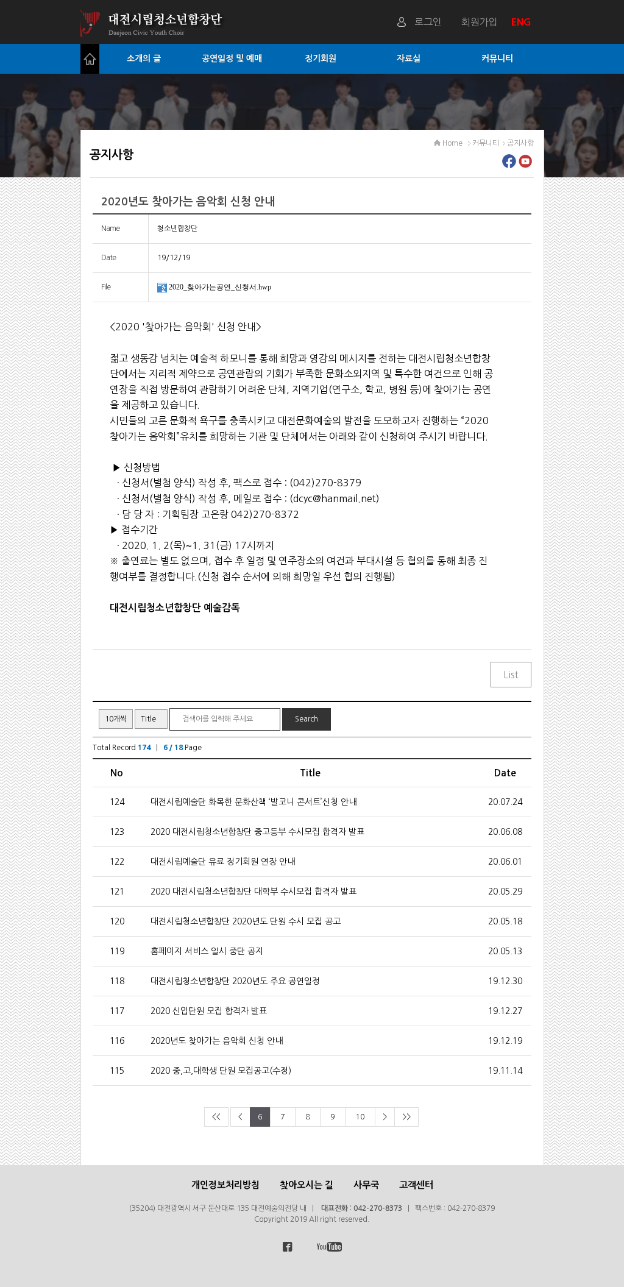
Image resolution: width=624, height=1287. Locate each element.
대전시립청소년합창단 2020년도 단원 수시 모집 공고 (246, 921)
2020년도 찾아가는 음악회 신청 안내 (217, 1041)
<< (216, 1117)
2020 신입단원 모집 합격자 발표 (209, 1011)
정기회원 (320, 58)
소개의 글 (144, 58)
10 (360, 1117)
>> (406, 1117)
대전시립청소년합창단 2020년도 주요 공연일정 (235, 981)
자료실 (408, 58)
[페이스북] (509, 164)
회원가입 (479, 22)
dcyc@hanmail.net (334, 498)
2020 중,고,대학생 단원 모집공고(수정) (221, 1070)
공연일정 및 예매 (232, 58)
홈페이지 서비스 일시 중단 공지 (207, 951)
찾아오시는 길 (306, 1185)
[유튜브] (526, 164)
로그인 (428, 22)
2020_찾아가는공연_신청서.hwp (220, 287)
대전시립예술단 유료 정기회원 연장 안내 (223, 861)
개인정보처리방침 (225, 1185)
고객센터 (416, 1185)
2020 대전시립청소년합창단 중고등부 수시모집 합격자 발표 (257, 832)
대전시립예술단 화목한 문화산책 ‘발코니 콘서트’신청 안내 (253, 802)
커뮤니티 (497, 58)
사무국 (366, 1185)
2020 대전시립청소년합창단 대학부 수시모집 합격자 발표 (253, 891)
